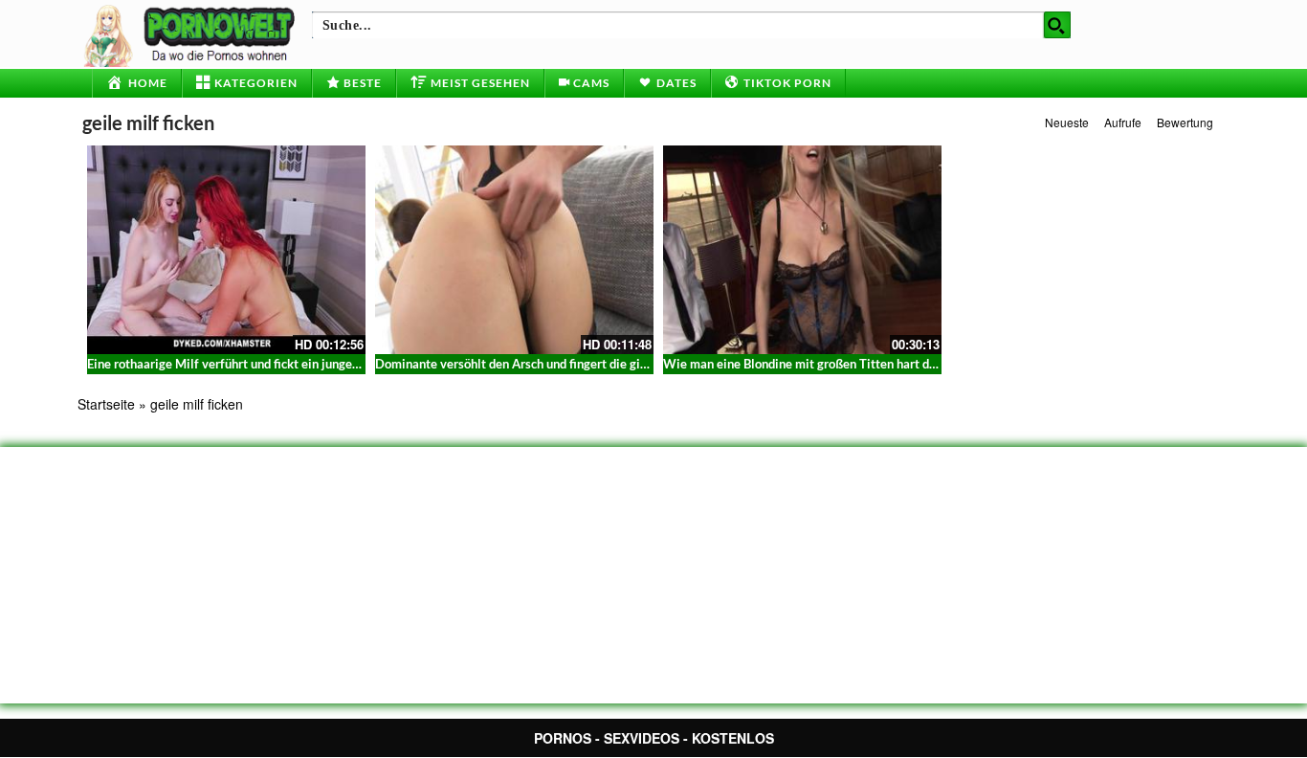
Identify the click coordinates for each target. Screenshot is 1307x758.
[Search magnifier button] (1057, 24)
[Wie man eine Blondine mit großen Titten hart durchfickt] (802, 249)
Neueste (1067, 122)
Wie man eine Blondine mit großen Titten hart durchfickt (820, 363)
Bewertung (1185, 122)
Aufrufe (1122, 122)
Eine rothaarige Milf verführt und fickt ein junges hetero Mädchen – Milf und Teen (313, 363)
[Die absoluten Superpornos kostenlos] (192, 33)
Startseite (106, 403)
